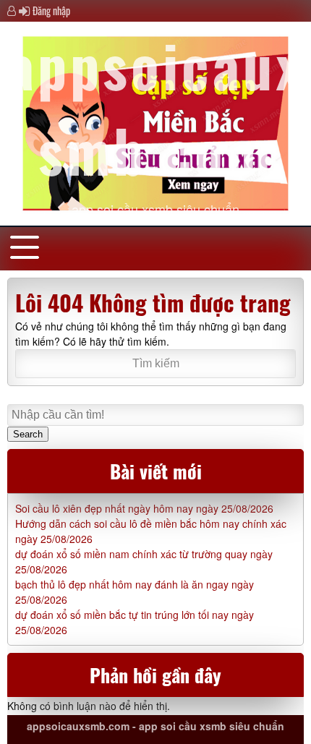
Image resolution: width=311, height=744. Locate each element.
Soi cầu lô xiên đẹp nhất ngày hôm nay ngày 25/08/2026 (144, 508)
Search (28, 434)
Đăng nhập (51, 10)
